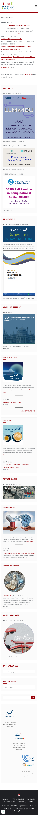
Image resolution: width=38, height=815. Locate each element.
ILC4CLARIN (31, 799)
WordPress (23, 808)
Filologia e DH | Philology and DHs (19, 25)
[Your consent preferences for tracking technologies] (3, 812)
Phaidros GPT (7, 596)
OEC (19, 34)
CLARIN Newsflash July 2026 (12, 402)
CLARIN (13, 799)
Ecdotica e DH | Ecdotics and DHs (11, 39)
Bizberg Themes (19, 811)
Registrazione (5, 67)
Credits (31, 802)
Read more (6, 455)
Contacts (5, 799)
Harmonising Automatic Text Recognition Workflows (18, 553)
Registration (28, 74)
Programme (7, 349)
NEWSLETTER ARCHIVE (28, 411)
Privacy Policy (10, 802)
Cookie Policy (21, 802)
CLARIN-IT (21, 799)
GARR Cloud (7, 808)
